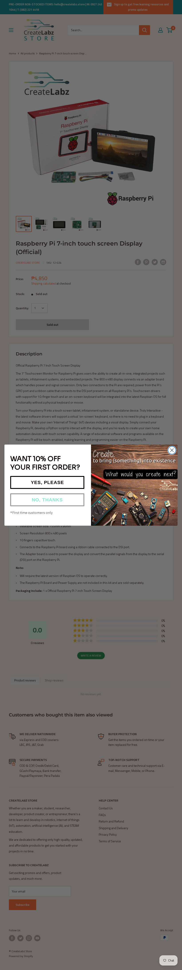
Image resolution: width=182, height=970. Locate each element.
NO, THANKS (47, 499)
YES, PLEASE (47, 482)
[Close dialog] (172, 450)
